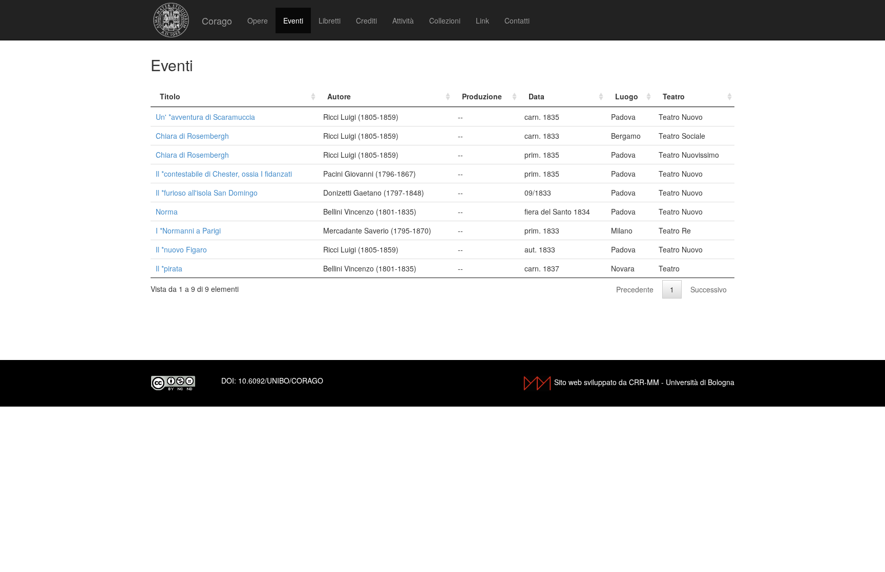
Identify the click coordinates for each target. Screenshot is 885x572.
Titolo (170, 96)
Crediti (366, 20)
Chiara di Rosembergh (192, 136)
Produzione (482, 96)
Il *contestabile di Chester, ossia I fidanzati (224, 173)
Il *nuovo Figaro (181, 249)
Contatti (517, 20)
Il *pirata (169, 268)
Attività (403, 20)
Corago (217, 20)
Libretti (330, 20)
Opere (257, 20)
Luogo (626, 96)
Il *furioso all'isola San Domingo (207, 192)
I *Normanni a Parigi (188, 230)
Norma (167, 211)
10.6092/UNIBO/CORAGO (280, 380)
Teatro (674, 96)
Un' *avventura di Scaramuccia (205, 117)
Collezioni (444, 20)
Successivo (708, 289)
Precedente (635, 289)
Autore (339, 96)
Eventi (293, 20)
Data (536, 96)
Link (482, 20)
